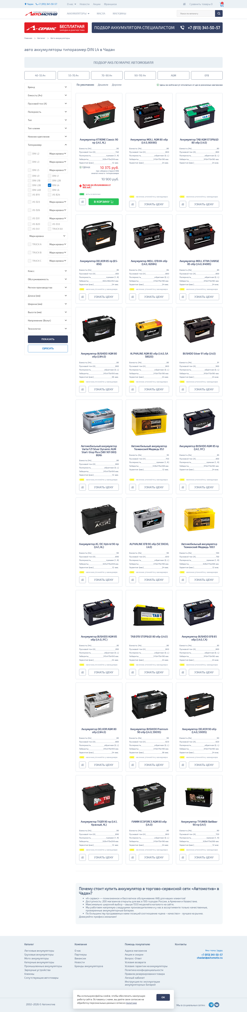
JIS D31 (36, 218)
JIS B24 (56, 194)
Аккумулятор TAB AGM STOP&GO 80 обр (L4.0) (199, 141)
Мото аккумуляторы (36, 958)
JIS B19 (36, 194)
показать (48, 339)
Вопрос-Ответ (133, 958)
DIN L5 (35, 170)
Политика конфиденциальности (144, 969)
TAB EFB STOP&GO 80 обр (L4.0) (149, 636)
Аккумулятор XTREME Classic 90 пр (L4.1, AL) (99, 141)
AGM (173, 75)
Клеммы (29, 973)
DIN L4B (36, 189)
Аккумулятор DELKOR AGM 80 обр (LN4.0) (98, 730)
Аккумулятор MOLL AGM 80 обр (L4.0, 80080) (149, 141)
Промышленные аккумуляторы (43, 966)
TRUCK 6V (57, 228)
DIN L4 (55, 185)
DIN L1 (55, 175)
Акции (97, 4)
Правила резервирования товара (145, 973)
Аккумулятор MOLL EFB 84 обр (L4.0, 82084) (149, 262)
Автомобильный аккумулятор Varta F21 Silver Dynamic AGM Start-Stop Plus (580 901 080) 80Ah (99, 451)
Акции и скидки (134, 954)
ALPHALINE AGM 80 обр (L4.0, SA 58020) (149, 355)
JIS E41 (36, 228)
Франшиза (110, 4)
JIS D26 (36, 210)
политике (131, 1002)
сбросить (48, 348)
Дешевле (103, 84)
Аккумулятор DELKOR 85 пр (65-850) (99, 262)
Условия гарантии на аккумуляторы (146, 966)
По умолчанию (85, 84)
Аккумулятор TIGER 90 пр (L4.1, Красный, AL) (99, 823)
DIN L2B (56, 180)
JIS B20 (36, 224)
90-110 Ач (140, 75)
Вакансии (80, 958)
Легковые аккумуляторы (39, 950)
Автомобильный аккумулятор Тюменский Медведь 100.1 (199, 545)
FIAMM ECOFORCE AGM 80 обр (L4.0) (149, 823)
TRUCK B (37, 252)
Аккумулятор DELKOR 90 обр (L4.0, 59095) (199, 730)
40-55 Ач (40, 75)
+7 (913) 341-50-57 (212, 954)
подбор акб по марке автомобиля (123, 62)
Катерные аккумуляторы (39, 962)
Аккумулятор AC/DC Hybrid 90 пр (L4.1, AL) (99, 545)
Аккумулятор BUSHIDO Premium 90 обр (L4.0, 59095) (149, 730)
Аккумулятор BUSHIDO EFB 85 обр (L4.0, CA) (199, 638)
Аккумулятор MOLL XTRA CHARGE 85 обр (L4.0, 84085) (199, 262)
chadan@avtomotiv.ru (210, 957)
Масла (101, 13)
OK (163, 997)
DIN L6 (55, 189)
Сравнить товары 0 (201, 4)
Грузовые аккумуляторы (39, 954)
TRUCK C (36, 260)
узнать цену (153, 204)
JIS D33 (56, 224)
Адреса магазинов (136, 950)
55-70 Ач (73, 75)
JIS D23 (36, 201)
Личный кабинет (135, 977)
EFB (207, 75)
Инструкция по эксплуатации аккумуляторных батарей (142, 983)
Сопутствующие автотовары (41, 977)
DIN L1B (36, 180)
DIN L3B (36, 185)
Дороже (116, 84)
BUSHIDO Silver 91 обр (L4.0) (199, 353)
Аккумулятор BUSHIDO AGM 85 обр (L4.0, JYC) (99, 638)
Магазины (119, 13)
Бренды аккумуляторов (89, 966)
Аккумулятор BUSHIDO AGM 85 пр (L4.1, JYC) (199, 448)
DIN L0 (35, 175)
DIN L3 (35, 161)
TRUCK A (37, 244)
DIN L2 (35, 153)
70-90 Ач (106, 75)
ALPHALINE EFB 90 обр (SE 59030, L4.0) (149, 545)
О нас (70, 4)
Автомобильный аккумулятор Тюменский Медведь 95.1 (149, 448)
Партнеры (81, 954)
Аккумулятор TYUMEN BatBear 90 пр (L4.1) (199, 823)
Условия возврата (135, 962)
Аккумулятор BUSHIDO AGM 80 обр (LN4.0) (99, 355)
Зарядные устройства (37, 969)
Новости (85, 4)
